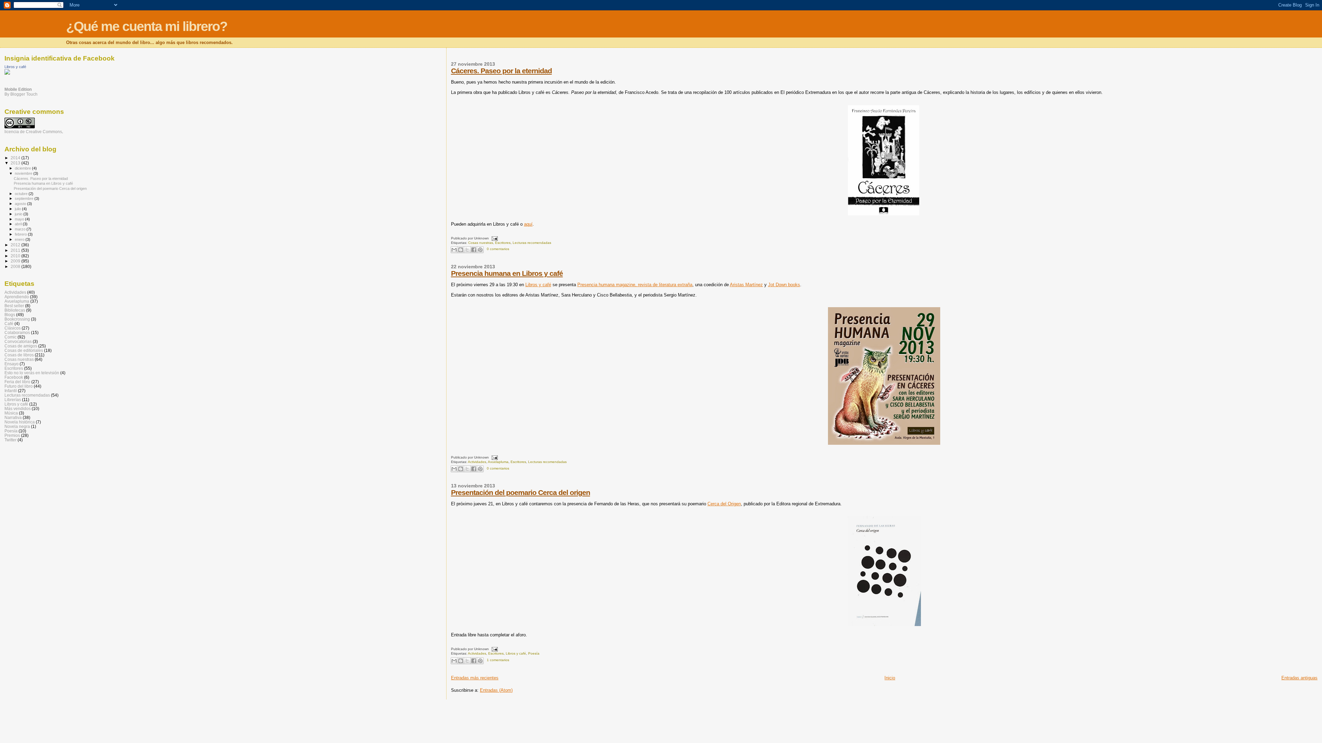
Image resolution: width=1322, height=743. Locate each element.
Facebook (13, 377)
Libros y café (538, 284)
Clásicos (12, 328)
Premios (12, 435)
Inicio (889, 677)
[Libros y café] (7, 73)
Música (11, 413)
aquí (528, 224)
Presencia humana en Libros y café (507, 273)
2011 (16, 250)
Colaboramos (17, 332)
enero (20, 239)
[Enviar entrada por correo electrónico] (494, 238)
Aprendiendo (16, 296)
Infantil (10, 390)
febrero (21, 234)
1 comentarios (498, 660)
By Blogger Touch (21, 94)
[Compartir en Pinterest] (480, 249)
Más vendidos (17, 408)
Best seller (14, 305)
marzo (21, 229)
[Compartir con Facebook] (473, 249)
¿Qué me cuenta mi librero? (146, 26)
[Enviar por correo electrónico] (454, 249)
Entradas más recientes (475, 677)
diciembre (23, 168)
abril (19, 224)
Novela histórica (19, 422)
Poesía (533, 653)
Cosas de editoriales (23, 350)
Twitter (10, 440)
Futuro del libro (18, 386)
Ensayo (11, 364)
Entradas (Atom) (496, 690)
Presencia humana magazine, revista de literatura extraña (634, 284)
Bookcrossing (17, 319)
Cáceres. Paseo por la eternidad (501, 71)
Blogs (9, 314)
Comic (10, 337)
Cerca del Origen (724, 503)
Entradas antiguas (1299, 677)
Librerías (12, 399)
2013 (16, 163)
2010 (16, 256)
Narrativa (13, 417)
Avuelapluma (498, 462)
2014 (16, 157)
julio (18, 209)
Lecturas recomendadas (532, 243)
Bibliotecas (14, 310)
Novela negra (17, 426)
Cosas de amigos (20, 346)
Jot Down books (784, 284)
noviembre (24, 173)
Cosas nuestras (480, 243)
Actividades (477, 462)
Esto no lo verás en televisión (31, 372)
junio (19, 214)
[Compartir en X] (467, 249)
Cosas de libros (19, 355)
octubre (22, 194)
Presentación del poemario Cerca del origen (520, 492)
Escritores (503, 243)
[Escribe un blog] (460, 249)
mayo (20, 219)
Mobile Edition (18, 89)
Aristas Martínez (746, 284)
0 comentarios (498, 249)
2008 (16, 266)
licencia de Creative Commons (33, 131)
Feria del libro (17, 381)
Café (8, 323)
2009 (16, 261)
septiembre (24, 198)
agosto (21, 204)
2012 (16, 245)
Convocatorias (18, 341)
